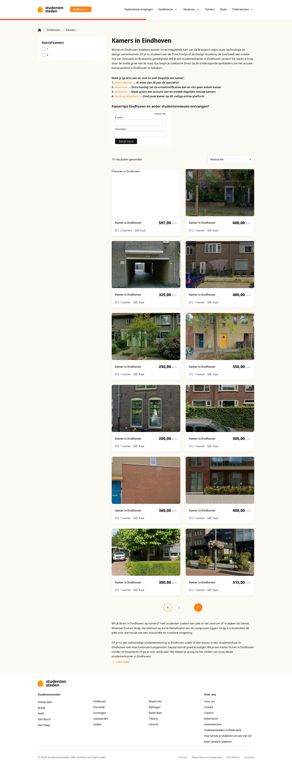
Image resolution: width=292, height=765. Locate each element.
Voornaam (120, 129)
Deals (223, 9)
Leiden (97, 724)
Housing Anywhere (127, 96)
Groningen (99, 713)
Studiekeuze (165, 9)
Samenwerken (213, 724)
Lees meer (122, 662)
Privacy (183, 757)
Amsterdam (45, 702)
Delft (41, 713)
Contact (208, 707)
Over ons (209, 701)
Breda (41, 708)
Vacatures (189, 9)
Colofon (208, 713)
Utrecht (153, 724)
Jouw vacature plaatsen (218, 741)
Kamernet (121, 92)
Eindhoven (53, 30)
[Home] (39, 30)
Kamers (210, 9)
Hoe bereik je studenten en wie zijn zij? (228, 736)
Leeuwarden (100, 718)
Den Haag (44, 725)
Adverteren (211, 718)
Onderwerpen (240, 9)
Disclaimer (233, 757)
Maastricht (155, 701)
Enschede (99, 707)
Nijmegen (155, 707)
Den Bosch (44, 719)
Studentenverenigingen (138, 9)
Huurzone (121, 87)
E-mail (119, 117)
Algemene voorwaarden (207, 757)
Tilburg (153, 718)
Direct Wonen (123, 82)
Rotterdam (155, 713)
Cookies (249, 757)
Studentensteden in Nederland (222, 730)
